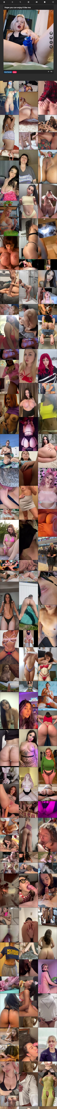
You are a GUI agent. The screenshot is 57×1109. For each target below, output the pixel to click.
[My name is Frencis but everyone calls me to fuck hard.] (47, 695)
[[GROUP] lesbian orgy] (47, 123)
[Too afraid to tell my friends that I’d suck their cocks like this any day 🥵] (28, 890)
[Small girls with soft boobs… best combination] (28, 1066)
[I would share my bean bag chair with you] (28, 606)
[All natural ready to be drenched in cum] (28, 664)
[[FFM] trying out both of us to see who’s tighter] (9, 155)
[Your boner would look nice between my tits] (9, 514)
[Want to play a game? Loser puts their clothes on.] (47, 414)
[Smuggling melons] (28, 400)
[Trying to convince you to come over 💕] (47, 976)
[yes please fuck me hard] (9, 180)
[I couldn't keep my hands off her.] (9, 576)
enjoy (14, 72)
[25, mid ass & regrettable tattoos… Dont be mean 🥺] (47, 1010)
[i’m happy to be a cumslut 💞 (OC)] (9, 1052)
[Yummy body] (47, 1066)
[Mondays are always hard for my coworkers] (9, 1078)
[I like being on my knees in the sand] (47, 857)
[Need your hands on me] (47, 626)
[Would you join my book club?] (47, 916)
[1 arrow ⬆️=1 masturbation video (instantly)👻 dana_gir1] (9, 354)
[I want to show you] (47, 98)
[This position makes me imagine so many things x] (28, 434)
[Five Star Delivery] (9, 672)
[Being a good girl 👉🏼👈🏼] (9, 826)
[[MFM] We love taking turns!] (28, 141)
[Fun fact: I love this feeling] (28, 86)
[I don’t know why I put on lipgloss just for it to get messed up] (9, 451)
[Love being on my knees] (47, 835)
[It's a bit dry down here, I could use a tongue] (47, 167)
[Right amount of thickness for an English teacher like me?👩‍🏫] (47, 765)
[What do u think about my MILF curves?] (9, 686)
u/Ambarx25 (8, 64)
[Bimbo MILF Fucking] (9, 253)
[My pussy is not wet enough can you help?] (28, 238)
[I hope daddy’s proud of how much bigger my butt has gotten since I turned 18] (47, 942)
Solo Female (8, 72)
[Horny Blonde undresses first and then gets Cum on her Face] (47, 295)
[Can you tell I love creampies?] (9, 801)
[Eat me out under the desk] (28, 468)
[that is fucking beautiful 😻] (28, 1044)
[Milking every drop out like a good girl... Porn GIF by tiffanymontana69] (9, 890)
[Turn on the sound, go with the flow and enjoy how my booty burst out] (9, 414)
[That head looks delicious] (9, 857)
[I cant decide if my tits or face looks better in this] (28, 366)
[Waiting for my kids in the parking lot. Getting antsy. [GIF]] (28, 540)
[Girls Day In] (9, 565)
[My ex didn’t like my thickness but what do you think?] (28, 710)
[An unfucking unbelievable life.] (28, 321)
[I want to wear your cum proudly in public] (47, 1044)
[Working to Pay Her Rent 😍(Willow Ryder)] (47, 655)
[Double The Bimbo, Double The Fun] (47, 238)
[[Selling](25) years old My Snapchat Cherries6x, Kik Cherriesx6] (9, 332)
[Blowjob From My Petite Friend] (9, 916)
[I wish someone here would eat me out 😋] (28, 112)
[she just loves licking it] (9, 775)
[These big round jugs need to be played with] (9, 1101)
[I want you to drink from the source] (28, 503)
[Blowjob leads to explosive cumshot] (9, 1035)
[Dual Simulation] (47, 388)
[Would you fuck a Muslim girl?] (28, 638)
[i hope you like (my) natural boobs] (28, 1089)
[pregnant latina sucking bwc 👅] (28, 967)
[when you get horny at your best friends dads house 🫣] (28, 924)
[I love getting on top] (47, 523)
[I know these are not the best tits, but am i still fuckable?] (28, 201)
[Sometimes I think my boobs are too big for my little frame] (47, 1089)
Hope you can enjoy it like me (18, 7)
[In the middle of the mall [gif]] (47, 554)
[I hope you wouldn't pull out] (9, 647)
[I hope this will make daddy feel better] (28, 1022)
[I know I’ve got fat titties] (47, 201)
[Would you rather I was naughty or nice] (9, 984)
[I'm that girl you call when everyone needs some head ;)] (47, 868)
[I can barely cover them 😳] (9, 377)
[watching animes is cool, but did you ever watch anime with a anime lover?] (28, 784)
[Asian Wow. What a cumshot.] (47, 278)
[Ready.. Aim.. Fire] (9, 606)
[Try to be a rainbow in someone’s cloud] (28, 950)
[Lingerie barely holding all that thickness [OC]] (28, 686)
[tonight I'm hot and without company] (47, 672)
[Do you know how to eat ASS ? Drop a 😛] (47, 332)
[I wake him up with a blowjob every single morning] (28, 868)
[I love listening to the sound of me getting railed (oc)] (47, 809)
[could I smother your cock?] (28, 167)
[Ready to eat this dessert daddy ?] (9, 218)
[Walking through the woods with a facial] (47, 264)
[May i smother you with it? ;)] (47, 728)
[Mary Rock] (9, 309)
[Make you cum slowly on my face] (28, 264)
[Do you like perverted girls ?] (28, 835)
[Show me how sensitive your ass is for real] (28, 565)
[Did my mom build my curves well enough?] (9, 710)
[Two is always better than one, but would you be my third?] (9, 868)
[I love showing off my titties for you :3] (47, 488)
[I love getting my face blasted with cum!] (9, 287)
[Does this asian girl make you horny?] (28, 996)
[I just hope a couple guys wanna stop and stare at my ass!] (9, 1010)
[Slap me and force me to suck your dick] (28, 857)
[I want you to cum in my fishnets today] (28, 748)
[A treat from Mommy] (9, 843)
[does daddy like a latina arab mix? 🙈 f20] (9, 959)
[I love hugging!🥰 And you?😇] (9, 98)
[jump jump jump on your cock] (28, 576)
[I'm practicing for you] (9, 933)
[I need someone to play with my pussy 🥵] (47, 588)
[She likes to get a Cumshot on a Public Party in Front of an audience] (47, 309)
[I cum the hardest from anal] (28, 287)
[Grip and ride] (47, 792)
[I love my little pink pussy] (9, 488)
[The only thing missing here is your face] (47, 451)
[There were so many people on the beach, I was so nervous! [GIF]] (9, 540)
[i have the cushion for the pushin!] (9, 748)
